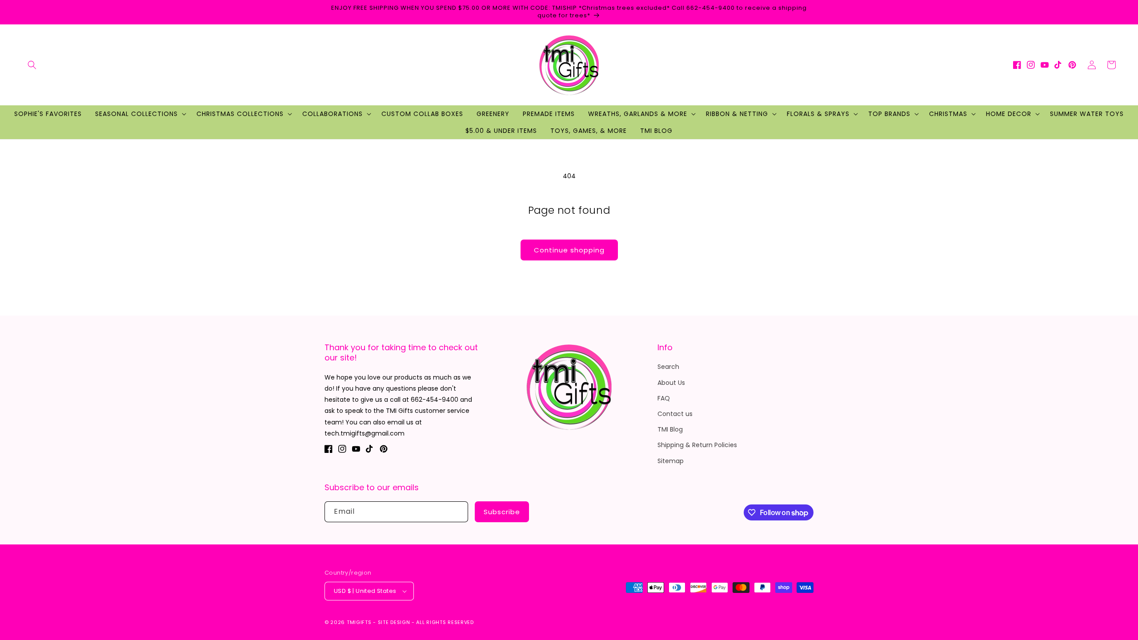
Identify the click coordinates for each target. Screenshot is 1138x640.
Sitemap (670, 460)
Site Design (394, 622)
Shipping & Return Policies (697, 444)
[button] (32, 65)
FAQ (663, 398)
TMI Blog (670, 429)
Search (668, 366)
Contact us (675, 413)
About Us (671, 382)
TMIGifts (359, 622)
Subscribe (502, 511)
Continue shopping (569, 250)
